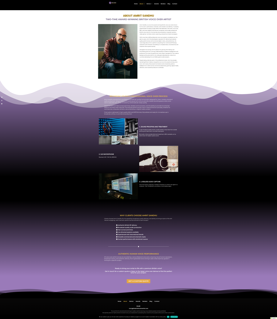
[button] (142, 3)
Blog (169, 4)
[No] (275, 317)
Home (136, 4)
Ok (168, 316)
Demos (149, 4)
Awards (156, 4)
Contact (174, 4)
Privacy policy (174, 316)
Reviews (163, 4)
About (141, 4)
